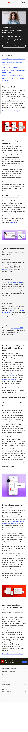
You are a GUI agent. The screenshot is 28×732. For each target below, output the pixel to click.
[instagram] (5, 691)
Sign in (23, 2)
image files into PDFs (17, 328)
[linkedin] (10, 691)
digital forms (13, 222)
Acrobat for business (6, 6)
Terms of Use (4, 696)
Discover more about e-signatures (12, 111)
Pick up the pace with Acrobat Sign (12, 654)
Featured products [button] (6, 684)
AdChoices (5, 699)
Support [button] (4, 678)
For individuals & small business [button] (9, 668)
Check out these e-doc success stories (12, 75)
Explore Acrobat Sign (14, 46)
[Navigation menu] (2, 2)
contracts (13, 375)
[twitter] (8, 691)
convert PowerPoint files (14, 282)
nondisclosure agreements (10, 379)
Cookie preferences (11, 696)
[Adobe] (7, 2)
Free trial (24, 661)
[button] (19, 2)
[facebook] (3, 691)
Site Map (20, 698)
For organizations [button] (6, 674)
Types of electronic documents (10, 67)
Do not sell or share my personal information (10, 698)
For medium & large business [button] (8, 671)
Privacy (20, 694)
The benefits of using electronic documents (13, 59)
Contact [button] (4, 681)
